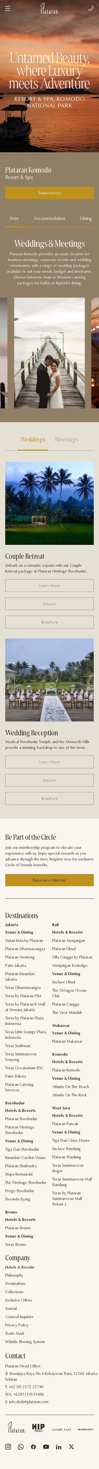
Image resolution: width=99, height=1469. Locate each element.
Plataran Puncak (65, 1124)
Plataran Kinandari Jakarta (20, 977)
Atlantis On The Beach (70, 1087)
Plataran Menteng (20, 958)
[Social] (8, 1448)
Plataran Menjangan (68, 941)
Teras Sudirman (17, 1046)
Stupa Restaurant (19, 1175)
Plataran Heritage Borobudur (19, 1130)
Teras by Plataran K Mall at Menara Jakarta (25, 1007)
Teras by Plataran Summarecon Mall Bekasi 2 (67, 1199)
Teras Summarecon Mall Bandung (72, 1182)
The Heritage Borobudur (25, 1183)
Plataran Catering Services (19, 1087)
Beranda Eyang (17, 1200)
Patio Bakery (15, 1077)
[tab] (14, 219)
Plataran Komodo (66, 1071)
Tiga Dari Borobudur (22, 1150)
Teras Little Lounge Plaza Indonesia (25, 1035)
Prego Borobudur (19, 1191)
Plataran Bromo (18, 1228)
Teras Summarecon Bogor (68, 1168)
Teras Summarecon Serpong (21, 1057)
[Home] (16, 1427)
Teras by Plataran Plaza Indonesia (24, 1021)
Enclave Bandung (66, 1149)
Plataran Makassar (67, 1042)
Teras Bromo (15, 1245)
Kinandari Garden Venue (25, 1158)
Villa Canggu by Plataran (72, 958)
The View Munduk (67, 1013)
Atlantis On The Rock (69, 1095)
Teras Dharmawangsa (23, 988)
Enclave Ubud (63, 983)
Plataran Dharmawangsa (25, 949)
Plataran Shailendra (21, 1166)
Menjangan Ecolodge (69, 966)
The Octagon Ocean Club (69, 993)
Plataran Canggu (65, 1005)
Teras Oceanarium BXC (24, 1068)
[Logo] (49, 8)
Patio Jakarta (15, 966)
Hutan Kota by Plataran (24, 941)
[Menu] (7, 8)
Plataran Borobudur (21, 1119)
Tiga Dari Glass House (71, 1141)
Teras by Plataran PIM (23, 996)
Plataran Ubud (64, 949)
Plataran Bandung (66, 1157)
